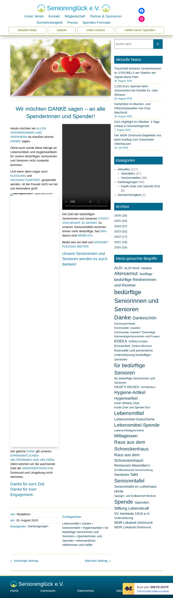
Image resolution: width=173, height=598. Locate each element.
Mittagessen (126, 435)
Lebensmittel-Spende (137, 425)
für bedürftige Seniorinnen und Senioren (85, 532)
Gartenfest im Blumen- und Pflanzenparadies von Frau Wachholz (132, 108)
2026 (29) (120, 215)
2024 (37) (120, 226)
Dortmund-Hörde (124, 323)
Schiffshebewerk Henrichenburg (133, 470)
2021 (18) (120, 242)
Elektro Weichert (142, 346)
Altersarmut (126, 273)
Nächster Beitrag (96, 560)
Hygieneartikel (92, 527)
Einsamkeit (122, 346)
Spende (123, 502)
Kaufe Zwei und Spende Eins (140, 186)
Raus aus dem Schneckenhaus (131, 445)
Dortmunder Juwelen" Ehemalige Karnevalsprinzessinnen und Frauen (136, 334)
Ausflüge (145, 274)
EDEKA (120, 341)
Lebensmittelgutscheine (129, 430)
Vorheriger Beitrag (26, 560)
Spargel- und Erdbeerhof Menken (135, 496)
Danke (86, 523)
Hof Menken (148, 387)
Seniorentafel (71, 527)
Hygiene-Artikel (129, 392)
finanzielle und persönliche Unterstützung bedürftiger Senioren (133, 355)
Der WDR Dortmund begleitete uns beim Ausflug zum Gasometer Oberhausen (137, 139)
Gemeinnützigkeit (129, 195)
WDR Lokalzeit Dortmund (132, 527)
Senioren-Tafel (126, 474)
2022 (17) (120, 236)
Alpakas (146, 268)
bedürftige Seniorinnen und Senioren (136, 301)
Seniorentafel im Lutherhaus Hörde (135, 489)
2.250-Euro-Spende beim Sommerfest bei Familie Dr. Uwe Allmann (136, 90)
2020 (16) (120, 247)
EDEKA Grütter (138, 341)
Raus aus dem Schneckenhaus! (128, 457)
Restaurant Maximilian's (132, 465)
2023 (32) (120, 231)
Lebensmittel (70, 523)
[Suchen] (158, 44)
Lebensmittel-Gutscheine (134, 419)
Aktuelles (124, 169)
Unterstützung (123, 518)
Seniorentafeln (131, 177)
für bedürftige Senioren (129, 369)
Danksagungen (38, 526)
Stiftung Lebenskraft (131, 508)
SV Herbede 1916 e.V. (132, 513)
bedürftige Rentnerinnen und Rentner (135, 282)
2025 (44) (120, 220)
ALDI (118, 268)
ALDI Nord (131, 268)
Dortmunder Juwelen (127, 328)
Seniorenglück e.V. (73, 8)
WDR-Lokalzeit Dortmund (133, 522)
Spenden (142, 502)
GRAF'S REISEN (126, 387)
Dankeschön (144, 318)
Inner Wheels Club (126, 403)
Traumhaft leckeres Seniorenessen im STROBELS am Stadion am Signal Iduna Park (137, 73)
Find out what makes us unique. (153, 590)
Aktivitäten (128, 173)
